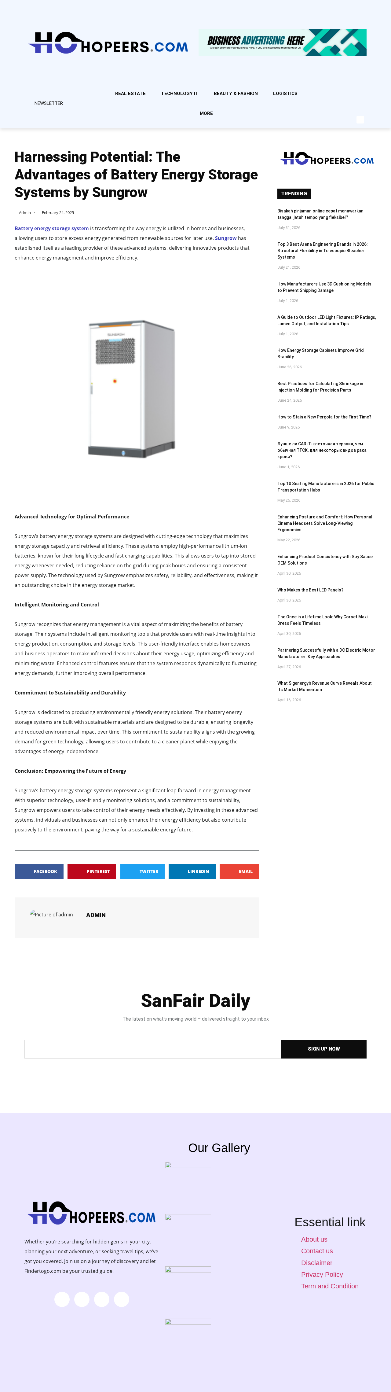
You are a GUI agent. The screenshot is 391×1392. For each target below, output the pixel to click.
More (206, 113)
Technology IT (180, 93)
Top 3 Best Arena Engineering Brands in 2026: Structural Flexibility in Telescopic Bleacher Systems (322, 251)
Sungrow (226, 238)
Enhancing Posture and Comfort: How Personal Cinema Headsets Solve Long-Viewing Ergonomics (324, 523)
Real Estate (130, 93)
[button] (360, 119)
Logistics (285, 93)
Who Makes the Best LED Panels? (310, 589)
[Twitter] (356, 108)
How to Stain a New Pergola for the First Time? (324, 416)
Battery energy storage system (52, 228)
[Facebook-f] (356, 90)
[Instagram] (336, 90)
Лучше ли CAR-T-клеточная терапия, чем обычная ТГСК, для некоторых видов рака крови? (322, 450)
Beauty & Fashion (236, 93)
